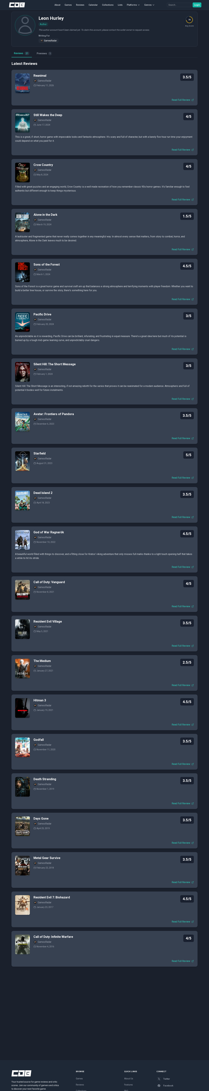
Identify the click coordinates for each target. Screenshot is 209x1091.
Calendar (93, 5)
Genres (148, 5)
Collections (108, 5)
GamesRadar (50, 40)
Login (197, 5)
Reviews (80, 5)
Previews (44, 53)
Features (128, 1084)
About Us (128, 1078)
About (57, 5)
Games (68, 5)
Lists (120, 5)
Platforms (132, 5)
